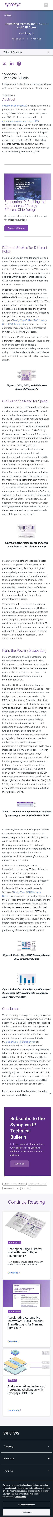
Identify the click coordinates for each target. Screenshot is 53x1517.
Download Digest (16, 228)
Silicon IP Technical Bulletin (14, 1184)
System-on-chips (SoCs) (14, 105)
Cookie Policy (20, 1497)
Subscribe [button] (19, 1163)
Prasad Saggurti (26, 33)
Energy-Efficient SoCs (37, 1184)
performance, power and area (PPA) (20, 121)
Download (13, 1273)
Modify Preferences (26, 1505)
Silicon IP (25, 1188)
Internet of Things (11, 1188)
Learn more (14, 1410)
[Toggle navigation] (46, 5)
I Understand (26, 1512)
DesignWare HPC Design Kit (20, 1041)
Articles (7, 15)
